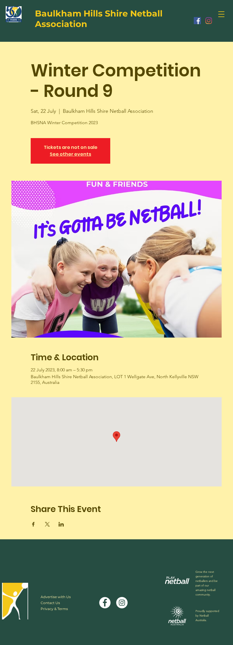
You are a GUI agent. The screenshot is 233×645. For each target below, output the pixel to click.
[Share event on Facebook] (33, 524)
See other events (70, 154)
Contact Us (50, 603)
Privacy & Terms (54, 609)
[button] (221, 14)
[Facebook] (197, 20)
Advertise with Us (56, 597)
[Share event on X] (47, 524)
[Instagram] (208, 20)
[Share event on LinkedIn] (61, 524)
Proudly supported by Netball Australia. (207, 615)
